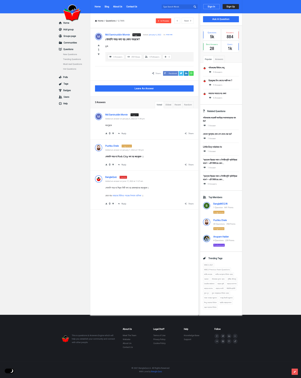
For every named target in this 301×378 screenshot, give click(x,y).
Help (65, 103)
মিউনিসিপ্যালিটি (231, 288)
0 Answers (212, 184)
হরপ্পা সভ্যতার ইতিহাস (210, 307)
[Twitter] (223, 336)
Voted (159, 105)
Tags (65, 84)
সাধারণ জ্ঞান (169, 34)
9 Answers (217, 72)
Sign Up (231, 6)
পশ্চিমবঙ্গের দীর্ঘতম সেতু (216, 67)
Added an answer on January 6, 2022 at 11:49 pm (125, 118)
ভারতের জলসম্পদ (232, 283)
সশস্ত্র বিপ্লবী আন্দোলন (226, 298)
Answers (219, 59)
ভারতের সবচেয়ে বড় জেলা (217, 93)
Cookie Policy (159, 343)
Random (188, 105)
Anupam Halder (221, 236)
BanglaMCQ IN (220, 203)
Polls (65, 77)
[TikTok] (235, 341)
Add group (68, 29)
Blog (107, 6)
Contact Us (131, 6)
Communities (70, 42)
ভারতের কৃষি (220, 283)
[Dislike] (99, 54)
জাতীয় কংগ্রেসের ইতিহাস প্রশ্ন (224, 274)
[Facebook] (216, 336)
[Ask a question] (295, 372)
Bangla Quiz (156, 371)
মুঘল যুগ (206, 293)
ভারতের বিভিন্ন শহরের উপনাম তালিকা (127, 195)
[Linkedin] (229, 336)
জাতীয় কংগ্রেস (208, 274)
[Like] (99, 45)
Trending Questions (72, 59)
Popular (208, 59)
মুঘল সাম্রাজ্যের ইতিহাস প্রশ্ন (220, 293)
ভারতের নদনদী (220, 288)
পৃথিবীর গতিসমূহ (232, 279)
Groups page (69, 36)
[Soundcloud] (216, 341)
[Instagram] (223, 341)
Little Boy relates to (212, 147)
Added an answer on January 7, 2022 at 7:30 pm (124, 150)
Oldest (168, 105)
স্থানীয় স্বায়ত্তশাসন (225, 302)
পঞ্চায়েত (206, 279)
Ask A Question (220, 19)
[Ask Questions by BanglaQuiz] (74, 6)
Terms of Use (159, 335)
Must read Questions (72, 64)
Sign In (211, 6)
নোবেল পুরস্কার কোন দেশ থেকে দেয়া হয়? (217, 134)
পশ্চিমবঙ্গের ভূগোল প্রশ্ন (218, 279)
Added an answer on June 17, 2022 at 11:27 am (124, 181)
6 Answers (217, 97)
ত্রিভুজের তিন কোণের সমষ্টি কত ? (220, 80)
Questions (68, 49)
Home (98, 6)
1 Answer (212, 125)
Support (187, 339)
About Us (117, 6)
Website (126, 339)
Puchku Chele (220, 220)
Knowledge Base (191, 335)
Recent (178, 105)
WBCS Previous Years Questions (217, 269)
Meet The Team (129, 335)
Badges (67, 90)
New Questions (70, 54)
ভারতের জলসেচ (208, 288)
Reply (123, 133)
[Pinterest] (229, 341)
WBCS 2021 (208, 265)
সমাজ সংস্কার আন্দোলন (210, 298)
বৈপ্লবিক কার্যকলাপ (209, 283)
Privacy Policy (159, 339)
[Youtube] (235, 336)
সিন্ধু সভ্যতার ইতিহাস (210, 302)
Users (66, 97)
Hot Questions (69, 69)
